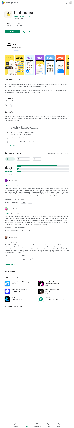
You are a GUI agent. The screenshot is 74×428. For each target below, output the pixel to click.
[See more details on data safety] (11, 145)
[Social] (8, 105)
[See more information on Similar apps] (17, 277)
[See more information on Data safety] (17, 112)
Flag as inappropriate (13, 306)
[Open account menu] (70, 2)
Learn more (15, 50)
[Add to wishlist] (29, 31)
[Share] (24, 31)
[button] (9, 65)
